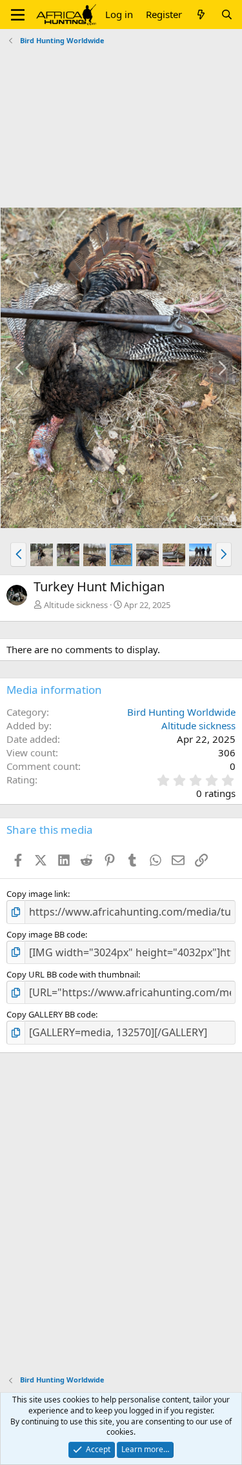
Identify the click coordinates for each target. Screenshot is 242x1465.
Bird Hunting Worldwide (181, 711)
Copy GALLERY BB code (51, 1014)
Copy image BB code (45, 934)
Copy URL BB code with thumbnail (72, 974)
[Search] (226, 14)
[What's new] (201, 14)
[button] (18, 15)
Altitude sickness (76, 605)
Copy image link (37, 894)
